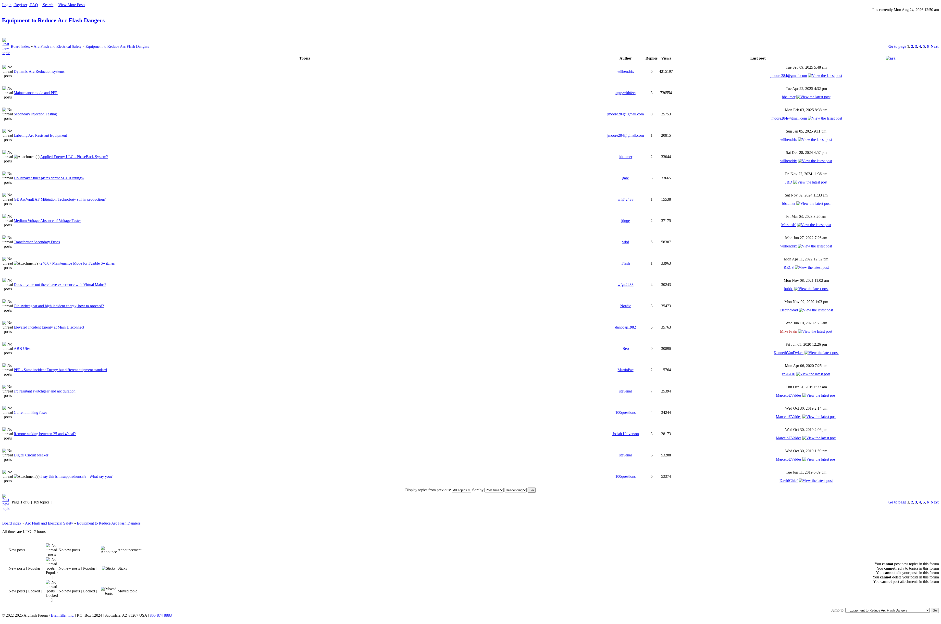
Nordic (625, 306)
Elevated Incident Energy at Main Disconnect (49, 327)
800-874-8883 (161, 615)
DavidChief (789, 480)
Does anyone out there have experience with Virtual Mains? (60, 284)
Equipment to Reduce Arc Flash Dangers (53, 20)
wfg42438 (625, 199)
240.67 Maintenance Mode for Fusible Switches (77, 263)
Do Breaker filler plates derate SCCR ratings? (49, 178)
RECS (789, 267)
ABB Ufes (22, 348)
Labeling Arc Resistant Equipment (40, 135)
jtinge (625, 221)
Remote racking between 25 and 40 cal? (45, 434)
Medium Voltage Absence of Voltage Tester (47, 221)
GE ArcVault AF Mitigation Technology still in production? (60, 199)
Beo (625, 348)
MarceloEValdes (788, 395)
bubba (788, 289)
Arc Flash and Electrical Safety (58, 46)
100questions (625, 412)
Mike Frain (788, 331)
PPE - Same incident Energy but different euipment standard (60, 370)
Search (47, 5)
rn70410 (788, 374)
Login (7, 5)
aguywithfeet (626, 93)
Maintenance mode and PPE (36, 93)
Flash (625, 263)
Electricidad (789, 310)
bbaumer (788, 97)
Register (20, 5)
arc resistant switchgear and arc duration (44, 391)
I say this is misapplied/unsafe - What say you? (76, 476)
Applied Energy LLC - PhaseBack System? (74, 157)
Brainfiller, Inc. (62, 615)
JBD (788, 182)
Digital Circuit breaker (31, 455)
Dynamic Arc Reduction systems (39, 71)
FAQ (33, 5)
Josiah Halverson (625, 434)
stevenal (625, 391)
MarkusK (788, 225)
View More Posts (71, 5)
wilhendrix (625, 71)
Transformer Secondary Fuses (37, 242)
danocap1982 (625, 327)
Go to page (897, 46)
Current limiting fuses (30, 412)
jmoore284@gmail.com (788, 75)
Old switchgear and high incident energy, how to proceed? (59, 306)
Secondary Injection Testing (35, 114)
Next (935, 46)
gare (625, 178)
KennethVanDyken (789, 353)
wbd (625, 242)
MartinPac (625, 370)
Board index (20, 46)
